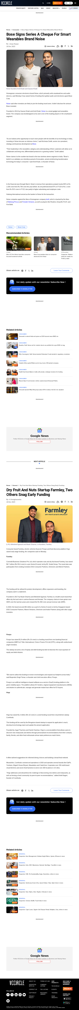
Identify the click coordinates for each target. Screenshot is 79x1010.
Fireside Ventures (28, 202)
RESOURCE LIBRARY (43, 993)
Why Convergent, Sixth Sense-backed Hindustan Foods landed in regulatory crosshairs (44, 354)
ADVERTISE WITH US (32, 985)
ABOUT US (32, 981)
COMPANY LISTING (43, 985)
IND (66, 3)
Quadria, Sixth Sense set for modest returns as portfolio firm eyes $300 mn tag (42, 345)
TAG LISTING (44, 989)
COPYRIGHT (32, 993)
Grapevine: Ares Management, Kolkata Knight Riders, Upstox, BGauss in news (42, 856)
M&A (42, 8)
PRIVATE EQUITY (21, 8)
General (15, 485)
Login (48, 3)
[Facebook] (65, 46)
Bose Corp (21, 227)
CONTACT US (33, 989)
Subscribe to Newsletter (22, 289)
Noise (8, 103)
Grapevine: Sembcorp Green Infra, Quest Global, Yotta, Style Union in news (41, 883)
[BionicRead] (57, 46)
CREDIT (48, 8)
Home (8, 30)
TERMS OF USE (45, 981)
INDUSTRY (56, 8)
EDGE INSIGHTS (55, 996)
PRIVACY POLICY (31, 996)
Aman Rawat (14, 44)
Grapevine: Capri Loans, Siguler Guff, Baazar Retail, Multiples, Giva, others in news (43, 909)
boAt (47, 199)
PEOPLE (64, 8)
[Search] (43, 3)
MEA (70, 3)
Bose (34, 144)
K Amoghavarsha (15, 499)
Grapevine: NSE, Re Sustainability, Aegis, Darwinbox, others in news (39, 874)
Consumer (15, 30)
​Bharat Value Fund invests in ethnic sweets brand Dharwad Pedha (38, 381)
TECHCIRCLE (55, 986)
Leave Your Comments (61, 270)
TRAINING (55, 993)
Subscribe (57, 3)
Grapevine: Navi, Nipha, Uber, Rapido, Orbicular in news (35, 892)
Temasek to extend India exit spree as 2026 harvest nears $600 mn (38, 336)
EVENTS (54, 989)
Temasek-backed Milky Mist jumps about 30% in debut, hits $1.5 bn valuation (41, 389)
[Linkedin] (72, 46)
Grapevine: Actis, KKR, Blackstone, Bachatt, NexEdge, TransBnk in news (40, 865)
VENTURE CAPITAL (33, 8)
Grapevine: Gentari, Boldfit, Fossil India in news (32, 900)
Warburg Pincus (13, 202)
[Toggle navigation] (75, 3)
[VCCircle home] (7, 3)
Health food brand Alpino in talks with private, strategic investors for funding (41, 372)
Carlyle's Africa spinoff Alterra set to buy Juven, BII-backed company (38, 363)
